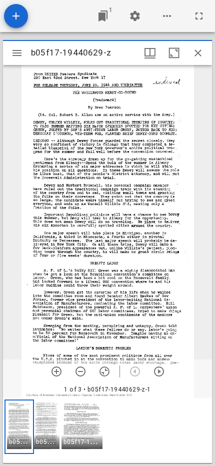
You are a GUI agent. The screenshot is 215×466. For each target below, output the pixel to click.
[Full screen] (199, 16)
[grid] (107, 430)
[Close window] (198, 53)
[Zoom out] (80, 372)
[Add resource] (16, 16)
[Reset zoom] (104, 372)
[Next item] (159, 372)
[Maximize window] (174, 53)
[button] (19, 427)
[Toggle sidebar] (17, 53)
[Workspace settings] (135, 16)
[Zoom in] (56, 372)
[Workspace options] (167, 16)
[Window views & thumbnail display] (150, 53)
